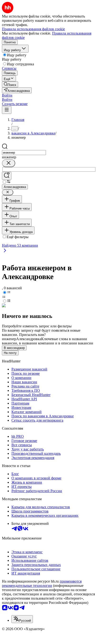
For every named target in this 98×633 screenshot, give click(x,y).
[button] (7, 95)
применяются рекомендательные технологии (42, 583)
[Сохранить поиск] (6, 176)
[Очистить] (8, 163)
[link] (10, 84)
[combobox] (24, 152)
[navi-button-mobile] (6, 110)
